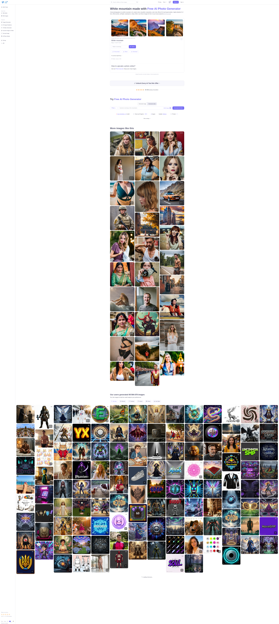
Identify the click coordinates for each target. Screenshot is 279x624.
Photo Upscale (119, 68)
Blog (2, 621)
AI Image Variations (7, 25)
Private (174, 114)
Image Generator (7, 22)
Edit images (5, 15)
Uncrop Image (6, 33)
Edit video (5, 13)
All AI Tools (5, 7)
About (5, 621)
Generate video (152, 103)
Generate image (142, 103)
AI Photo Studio (6, 36)
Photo (112, 42)
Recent (123, 401)
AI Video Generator (7, 27)
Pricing (159, 2)
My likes (115, 401)
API (3, 43)
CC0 (120, 58)
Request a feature (4, 623)
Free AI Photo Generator (164, 8)
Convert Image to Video (8, 30)
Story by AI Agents (139, 114)
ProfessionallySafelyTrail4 (129, 38)
